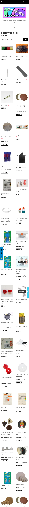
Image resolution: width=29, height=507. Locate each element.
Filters (25, 39)
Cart (27, 2)
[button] (12, 56)
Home (2, 27)
